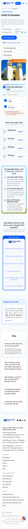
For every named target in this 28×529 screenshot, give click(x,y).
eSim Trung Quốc (7, 476)
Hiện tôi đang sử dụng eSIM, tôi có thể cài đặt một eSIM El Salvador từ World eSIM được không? (13, 366)
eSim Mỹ (4, 487)
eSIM (9, 8)
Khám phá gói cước (9, 37)
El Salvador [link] (15, 8)
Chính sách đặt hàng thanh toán (12, 503)
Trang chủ (3, 8)
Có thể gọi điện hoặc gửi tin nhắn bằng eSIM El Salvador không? (13, 391)
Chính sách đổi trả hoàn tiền (10, 497)
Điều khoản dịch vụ (8, 494)
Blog (3, 469)
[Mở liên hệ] (23, 518)
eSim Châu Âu (6, 484)
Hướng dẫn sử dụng (8, 460)
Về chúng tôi (6, 457)
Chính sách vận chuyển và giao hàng (13, 500)
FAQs (4, 505)
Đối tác (4, 463)
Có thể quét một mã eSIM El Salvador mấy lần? (13, 403)
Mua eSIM (18, 3)
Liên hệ (4, 466)
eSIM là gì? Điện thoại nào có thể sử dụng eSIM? (13, 345)
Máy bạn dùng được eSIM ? (13, 43)
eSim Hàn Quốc (7, 481)
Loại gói (12, 113)
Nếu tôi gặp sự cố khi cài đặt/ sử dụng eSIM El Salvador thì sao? (13, 379)
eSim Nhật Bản (6, 479)
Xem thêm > (8, 320)
